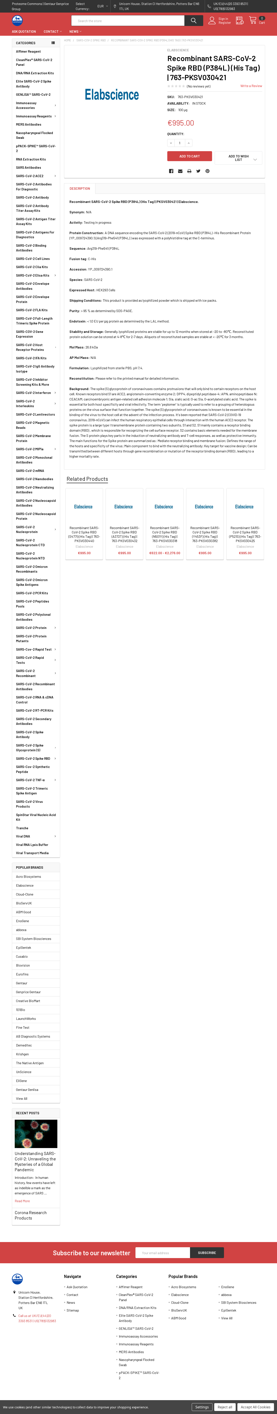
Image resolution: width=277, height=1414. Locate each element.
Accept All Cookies (256, 1407)
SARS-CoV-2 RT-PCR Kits (34, 710)
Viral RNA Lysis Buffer (32, 845)
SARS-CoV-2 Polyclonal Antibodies (33, 616)
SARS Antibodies (28, 167)
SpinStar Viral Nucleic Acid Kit (36, 817)
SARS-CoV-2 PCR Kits (32, 593)
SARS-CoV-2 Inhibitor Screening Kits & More (32, 381)
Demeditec (24, 1045)
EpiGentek (23, 947)
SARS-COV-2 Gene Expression (29, 334)
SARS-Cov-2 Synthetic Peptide (33, 769)
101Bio (20, 1009)
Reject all (225, 1407)
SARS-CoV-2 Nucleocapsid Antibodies (36, 503)
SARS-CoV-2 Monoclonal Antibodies (34, 459)
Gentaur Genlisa (27, 1089)
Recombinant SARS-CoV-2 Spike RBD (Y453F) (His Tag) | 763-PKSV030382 (205, 534)
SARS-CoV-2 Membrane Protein (33, 438)
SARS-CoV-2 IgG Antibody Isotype (35, 368)
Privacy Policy (233, 1398)
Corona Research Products (31, 1215)
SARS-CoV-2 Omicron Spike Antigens (32, 582)
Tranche (22, 828)
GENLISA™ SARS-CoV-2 (33, 94)
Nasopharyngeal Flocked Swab (34, 135)
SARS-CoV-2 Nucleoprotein (27, 529)
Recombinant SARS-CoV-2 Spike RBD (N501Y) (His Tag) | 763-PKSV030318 (165, 534)
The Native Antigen (30, 1063)
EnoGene (22, 921)
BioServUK (24, 903)
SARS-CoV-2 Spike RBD (33, 758)
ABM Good (23, 912)
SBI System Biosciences (33, 938)
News (73, 31)
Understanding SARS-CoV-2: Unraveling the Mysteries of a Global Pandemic (35, 1161)
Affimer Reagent (28, 51)
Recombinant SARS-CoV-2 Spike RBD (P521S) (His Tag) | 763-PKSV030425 (245, 534)
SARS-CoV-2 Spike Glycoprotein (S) (29, 747)
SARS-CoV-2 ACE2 (29, 176)
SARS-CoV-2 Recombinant (26, 673)
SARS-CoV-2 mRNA (30, 471)
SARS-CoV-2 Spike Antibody (29, 734)
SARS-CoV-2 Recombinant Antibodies (35, 686)
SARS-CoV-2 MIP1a (29, 449)
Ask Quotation (24, 31)
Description (80, 188)
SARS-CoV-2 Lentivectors (35, 414)
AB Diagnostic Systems (33, 1036)
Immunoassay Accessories (26, 105)
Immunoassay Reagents (34, 116)
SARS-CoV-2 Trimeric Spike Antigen (32, 790)
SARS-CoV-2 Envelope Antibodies (32, 286)
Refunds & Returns (170, 1398)
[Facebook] (171, 171)
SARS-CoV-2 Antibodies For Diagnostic (34, 186)
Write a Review (251, 86)
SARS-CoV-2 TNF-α (30, 780)
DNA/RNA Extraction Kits (35, 73)
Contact (51, 31)
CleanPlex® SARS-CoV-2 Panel (34, 62)
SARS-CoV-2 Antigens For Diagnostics (35, 234)
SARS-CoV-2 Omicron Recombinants (32, 569)
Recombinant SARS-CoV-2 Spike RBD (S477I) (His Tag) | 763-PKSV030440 (84, 534)
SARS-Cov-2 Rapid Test (34, 649)
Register (225, 22)
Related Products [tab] (87, 478)
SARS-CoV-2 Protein (31, 628)
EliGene (21, 1081)
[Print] (189, 171)
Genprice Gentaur (28, 992)
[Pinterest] (207, 171)
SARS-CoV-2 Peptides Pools (32, 603)
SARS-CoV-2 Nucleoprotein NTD (30, 555)
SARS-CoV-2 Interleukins (25, 403)
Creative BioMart (28, 1001)
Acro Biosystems (28, 876)
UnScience (23, 1072)
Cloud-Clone (24, 894)
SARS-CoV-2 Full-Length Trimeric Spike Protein (34, 320)
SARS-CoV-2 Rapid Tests (30, 660)
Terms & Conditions (43, 1398)
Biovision (23, 965)
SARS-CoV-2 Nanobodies (34, 479)
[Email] (180, 171)
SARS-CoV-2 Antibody (32, 197)
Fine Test (22, 1027)
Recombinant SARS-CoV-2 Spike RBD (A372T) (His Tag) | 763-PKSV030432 (124, 534)
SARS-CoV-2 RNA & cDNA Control (34, 699)
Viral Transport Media (32, 853)
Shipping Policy (107, 1398)
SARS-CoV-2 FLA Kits (32, 310)
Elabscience (25, 885)
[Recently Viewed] (242, 20)
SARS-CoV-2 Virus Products (29, 804)
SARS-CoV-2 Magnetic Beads (32, 425)
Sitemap (73, 1310)
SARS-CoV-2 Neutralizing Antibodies (35, 489)
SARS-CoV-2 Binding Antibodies (31, 247)
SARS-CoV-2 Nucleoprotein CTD (30, 542)
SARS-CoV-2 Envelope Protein (32, 299)
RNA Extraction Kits (31, 159)
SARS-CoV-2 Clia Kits (32, 267)
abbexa (21, 930)
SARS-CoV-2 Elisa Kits (32, 275)
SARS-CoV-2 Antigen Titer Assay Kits (36, 221)
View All (21, 1098)
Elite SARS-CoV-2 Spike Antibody (33, 83)
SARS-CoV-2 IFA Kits (31, 358)
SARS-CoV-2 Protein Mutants (31, 638)
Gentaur (21, 983)
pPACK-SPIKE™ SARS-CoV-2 (36, 148)
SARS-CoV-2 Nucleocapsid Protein (36, 516)
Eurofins (22, 974)
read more (22, 1201)
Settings (202, 1407)
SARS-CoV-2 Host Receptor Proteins (30, 347)
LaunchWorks (26, 1018)
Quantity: (175, 134)
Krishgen (22, 1054)
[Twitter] (198, 171)
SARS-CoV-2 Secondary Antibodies (33, 721)
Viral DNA (23, 836)
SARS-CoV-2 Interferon (33, 393)
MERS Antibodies (28, 124)
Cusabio (22, 956)
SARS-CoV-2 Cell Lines (33, 259)
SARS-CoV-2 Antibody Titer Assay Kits (32, 208)
